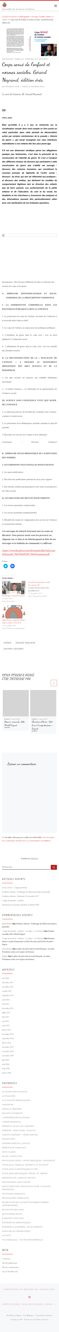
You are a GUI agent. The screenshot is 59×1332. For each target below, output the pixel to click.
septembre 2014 (8, 1038)
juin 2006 (5, 1060)
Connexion (6, 1258)
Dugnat (5, 956)
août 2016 (6, 999)
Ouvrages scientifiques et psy (20, 1169)
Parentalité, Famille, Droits (19, 1177)
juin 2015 (5, 1017)
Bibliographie (24, 16)
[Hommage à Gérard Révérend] (13, 587)
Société (6, 1235)
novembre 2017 (8, 986)
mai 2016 (5, 1004)
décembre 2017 (8, 982)
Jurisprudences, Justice (16, 1143)
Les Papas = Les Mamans (23, 1315)
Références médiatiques (16, 1222)
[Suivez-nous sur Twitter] (33, 1327)
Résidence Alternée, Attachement (22, 1227)
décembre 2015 (8, 1008)
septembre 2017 (8, 995)
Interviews (8, 1139)
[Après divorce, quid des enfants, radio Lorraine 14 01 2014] (13, 612)
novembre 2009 (8, 1055)
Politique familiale (13, 1193)
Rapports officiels (13, 1218)
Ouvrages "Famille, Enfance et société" (25, 1165)
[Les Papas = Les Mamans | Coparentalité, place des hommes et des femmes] (4, 4)
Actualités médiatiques (16, 1100)
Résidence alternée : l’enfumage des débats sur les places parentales (26, 892)
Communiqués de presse (16, 1117)
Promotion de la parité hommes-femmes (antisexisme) (25, 1204)
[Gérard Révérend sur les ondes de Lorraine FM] (41, 589)
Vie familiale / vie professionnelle (22, 1239)
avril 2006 (5, 1064)
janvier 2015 (6, 1029)
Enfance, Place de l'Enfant (18, 1126)
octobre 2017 (7, 991)
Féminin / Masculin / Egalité (19, 1130)
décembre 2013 (8, 1047)
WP (21, 1319)
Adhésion (7, 1104)
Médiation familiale (14, 1147)
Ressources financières (16, 1231)
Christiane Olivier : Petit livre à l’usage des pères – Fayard (42, 725)
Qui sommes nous (12, 1214)
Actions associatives (14, 1091)
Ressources (14, 16)
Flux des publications (9, 1263)
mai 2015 (5, 1021)
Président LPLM (12, 87)
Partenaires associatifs (16, 1182)
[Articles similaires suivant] (54, 683)
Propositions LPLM (13, 1209)
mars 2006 (6, 1068)
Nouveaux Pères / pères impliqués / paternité (28, 1160)
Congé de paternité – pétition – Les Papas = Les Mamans (23, 931)
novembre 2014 (8, 1034)
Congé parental (11, 1122)
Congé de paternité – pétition (13, 900)
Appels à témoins (12, 1109)
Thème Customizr (42, 1319)
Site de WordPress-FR (10, 1271)
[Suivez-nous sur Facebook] (29, 1327)
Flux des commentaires (10, 1267)
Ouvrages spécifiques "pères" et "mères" (25, 1173)
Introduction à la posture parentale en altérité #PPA (20, 904)
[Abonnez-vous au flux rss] (25, 1327)
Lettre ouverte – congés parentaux (14, 887)
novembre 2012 (8, 1051)
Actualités (8, 1096)
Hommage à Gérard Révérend (13, 595)
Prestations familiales (15, 1198)
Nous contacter (12, 1156)
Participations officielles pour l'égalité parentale (26, 1188)
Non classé (9, 1152)
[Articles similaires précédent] (47, 683)
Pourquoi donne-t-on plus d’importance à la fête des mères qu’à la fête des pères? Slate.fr (28, 941)
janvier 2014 (6, 1042)
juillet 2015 (6, 1012)
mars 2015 (6, 1025)
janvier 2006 (6, 1073)
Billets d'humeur (12, 1113)
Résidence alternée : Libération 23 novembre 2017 (20, 896)
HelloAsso (34, 858)
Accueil (5, 16)
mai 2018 (5, 978)
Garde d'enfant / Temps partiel (20, 1134)
